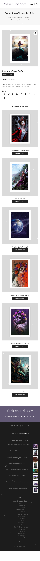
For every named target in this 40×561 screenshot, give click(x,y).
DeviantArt (22, 503)
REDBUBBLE (22, 516)
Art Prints (28, 17)
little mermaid (28, 84)
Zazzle (22, 520)
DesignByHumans (22, 514)
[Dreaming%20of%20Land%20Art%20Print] (4, 94)
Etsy (22, 525)
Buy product (8, 74)
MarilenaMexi (22, 538)
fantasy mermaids (17, 84)
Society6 (22, 518)
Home (9, 17)
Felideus (22, 531)
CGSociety (22, 507)
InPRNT (22, 512)
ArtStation (22, 505)
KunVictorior (22, 535)
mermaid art (16, 86)
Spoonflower (22, 523)
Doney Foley (22, 533)
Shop (14, 17)
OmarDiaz (22, 529)
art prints (8, 84)
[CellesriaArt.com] (14, 4)
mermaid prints (25, 86)
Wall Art (20, 17)
